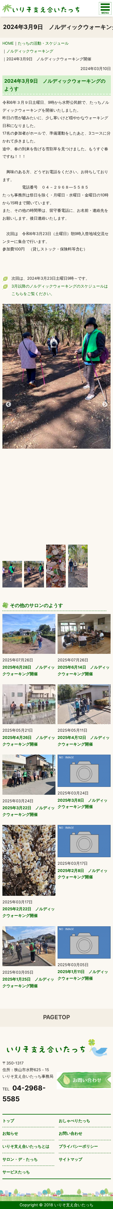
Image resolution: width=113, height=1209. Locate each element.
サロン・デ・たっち (20, 1159)
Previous (8, 405)
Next (105, 405)
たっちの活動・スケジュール (43, 43)
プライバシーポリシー (78, 1146)
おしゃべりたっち (74, 1120)
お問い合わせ (70, 1133)
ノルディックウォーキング (29, 51)
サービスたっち (16, 1172)
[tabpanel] (56, 376)
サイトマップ (70, 1159)
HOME (8, 43)
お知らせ (10, 1133)
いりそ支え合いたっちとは (25, 1146)
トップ (8, 1120)
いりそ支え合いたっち (39, 8)
